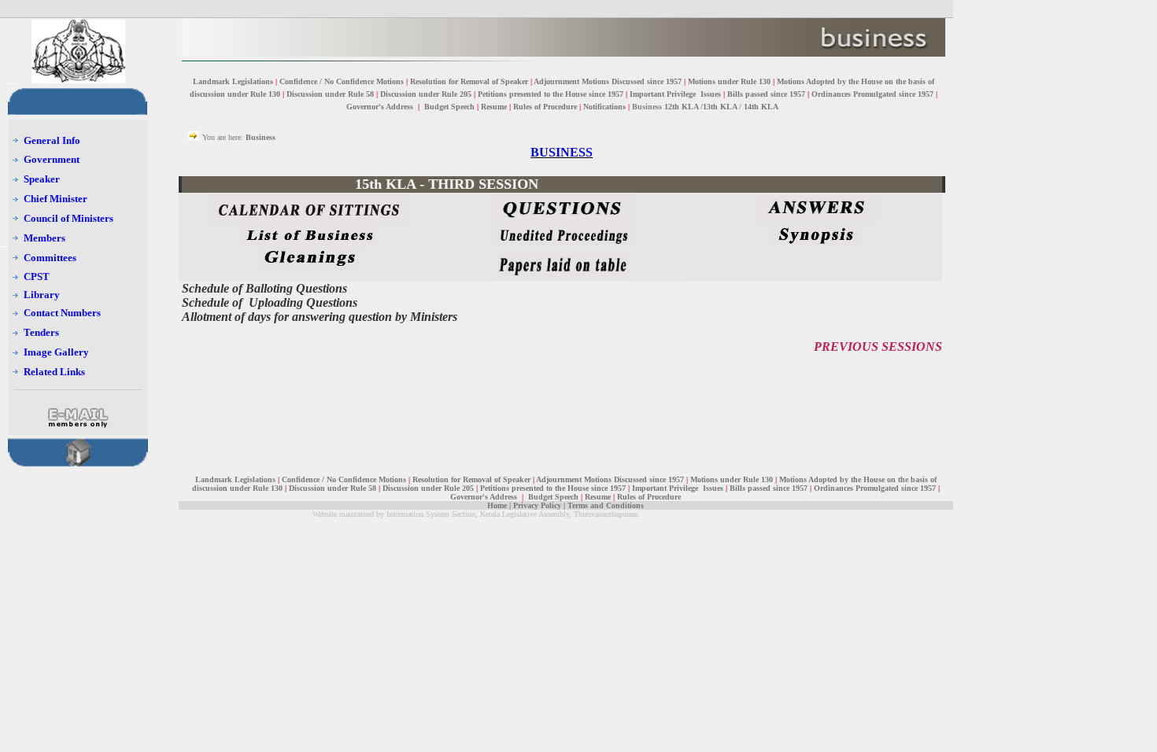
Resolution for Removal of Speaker (470, 81)
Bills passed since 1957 (766, 94)
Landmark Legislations (233, 81)
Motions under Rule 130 (729, 81)
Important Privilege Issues (675, 94)
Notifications (604, 106)
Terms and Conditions (605, 505)
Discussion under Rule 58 (330, 94)
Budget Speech (449, 106)
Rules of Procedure (545, 106)
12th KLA (681, 106)
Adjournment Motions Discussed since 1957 (608, 81)
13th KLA (720, 106)
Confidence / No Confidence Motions (341, 81)
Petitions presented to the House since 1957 (550, 94)
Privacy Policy (537, 505)
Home (497, 505)
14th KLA (761, 106)
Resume (494, 106)
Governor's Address (381, 106)
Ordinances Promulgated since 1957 (872, 94)
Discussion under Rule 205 (427, 94)
